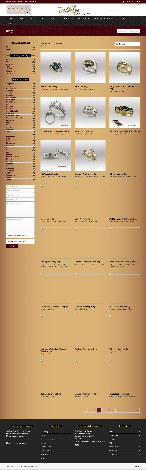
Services (112, 439)
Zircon (8, 179)
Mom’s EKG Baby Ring (84, 131)
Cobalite (9, 106)
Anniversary (44, 134)
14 (123, 410)
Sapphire (9, 163)
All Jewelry (44, 432)
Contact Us (113, 454)
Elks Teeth (10, 120)
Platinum (9, 62)
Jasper (9, 134)
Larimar (9, 141)
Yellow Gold (11, 73)
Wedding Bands (119, 91)
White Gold (10, 71)
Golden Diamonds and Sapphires (123, 261)
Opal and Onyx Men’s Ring (86, 349)
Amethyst (10, 93)
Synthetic (10, 168)
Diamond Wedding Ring (85, 306)
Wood (8, 177)
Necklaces (44, 454)
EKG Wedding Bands (49, 174)
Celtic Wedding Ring (83, 219)
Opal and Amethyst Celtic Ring (87, 261)
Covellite (9, 109)
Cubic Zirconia (12, 111)
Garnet (9, 127)
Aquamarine (11, 97)
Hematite (9, 129)
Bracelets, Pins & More (48, 439)
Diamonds (10, 113)
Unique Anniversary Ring (119, 306)
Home (111, 432)
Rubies (9, 161)
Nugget (9, 59)
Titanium (9, 69)
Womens (9, 49)
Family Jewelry (80, 134)
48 (49, 46)
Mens (8, 47)
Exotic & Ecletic (45, 447)
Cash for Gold (114, 435)
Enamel (9, 125)
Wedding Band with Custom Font (123, 219)
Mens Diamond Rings (87, 89)
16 (132, 410)
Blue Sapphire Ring (48, 86)
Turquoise (10, 84)
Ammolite (10, 95)
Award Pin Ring (81, 86)
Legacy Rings (96, 134)
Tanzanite (10, 170)
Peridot (9, 154)
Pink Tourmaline (12, 157)
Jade (8, 132)
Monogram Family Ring (50, 261)
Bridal (42, 435)
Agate (8, 86)
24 (46, 46)
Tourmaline (10, 175)
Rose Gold (10, 64)
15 (127, 410)
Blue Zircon (10, 102)
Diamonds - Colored (14, 118)
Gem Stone (50, 89)
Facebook (123, 1)
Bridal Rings (59, 134)
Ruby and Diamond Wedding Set (54, 306)
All (51, 46)
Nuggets (9, 145)
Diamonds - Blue (12, 116)
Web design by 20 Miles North (29, 466)
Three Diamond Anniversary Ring (54, 131)
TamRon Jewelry (123, 31)
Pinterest (121, 1)
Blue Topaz (10, 100)
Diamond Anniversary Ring (86, 174)
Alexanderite (11, 88)
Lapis (8, 138)
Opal (8, 150)
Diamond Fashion (120, 179)
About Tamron (114, 447)
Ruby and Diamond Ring (119, 349)
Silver (8, 66)
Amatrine (9, 90)
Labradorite (10, 136)
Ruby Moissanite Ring (118, 174)
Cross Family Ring (48, 219)
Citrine (8, 104)
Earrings (43, 443)
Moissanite (10, 143)
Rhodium (9, 159)
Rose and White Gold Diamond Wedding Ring (53, 350)
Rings (42, 89)
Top (136, 466)
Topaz (8, 173)
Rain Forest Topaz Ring (119, 394)
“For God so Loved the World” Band (124, 131)
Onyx (8, 147)
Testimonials (113, 450)
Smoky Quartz (11, 166)
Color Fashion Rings (62, 89)
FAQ (110, 443)
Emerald (9, 122)
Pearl (8, 152)
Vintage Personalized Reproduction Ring (124, 87)
